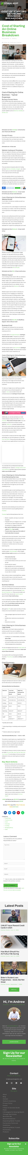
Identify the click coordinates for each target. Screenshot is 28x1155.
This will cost (10, 656)
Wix (13, 267)
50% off (11, 529)
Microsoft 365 (17, 347)
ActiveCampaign (13, 551)
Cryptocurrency (8, 820)
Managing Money (9, 827)
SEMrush (9, 424)
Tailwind (21, 418)
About (5, 1094)
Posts (5, 1110)
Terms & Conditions (9, 1101)
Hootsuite (4, 420)
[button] (5, 812)
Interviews (7, 823)
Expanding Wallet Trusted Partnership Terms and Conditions (11, 1123)
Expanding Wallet (12, 1025)
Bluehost (16, 110)
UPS (9, 608)
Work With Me (7, 1116)
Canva (7, 391)
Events (5, 1105)
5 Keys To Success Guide (11, 1107)
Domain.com (5, 112)
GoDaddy (20, 110)
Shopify (17, 267)
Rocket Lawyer (21, 647)
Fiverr (3, 439)
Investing (7, 825)
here (17, 806)
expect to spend (19, 594)
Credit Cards (8, 818)
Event (6, 821)
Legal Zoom (4, 649)
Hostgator (18, 169)
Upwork (8, 439)
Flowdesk (4, 510)
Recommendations (9, 1118)
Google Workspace (15, 334)
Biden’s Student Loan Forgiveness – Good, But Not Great (12, 980)
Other (6, 829)
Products (6, 1131)
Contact (5, 1099)
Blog (4, 1096)
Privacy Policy (7, 1103)
